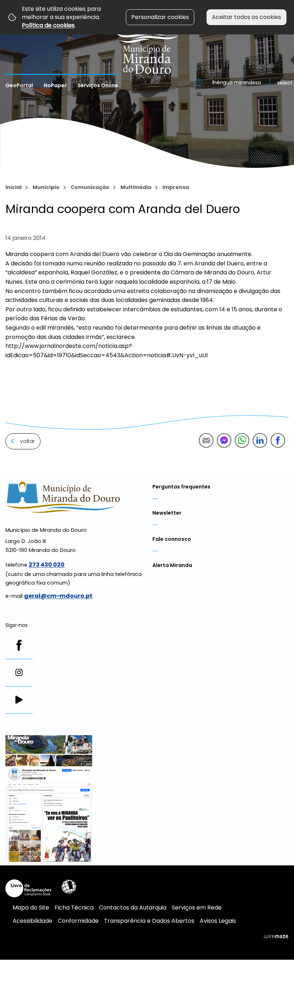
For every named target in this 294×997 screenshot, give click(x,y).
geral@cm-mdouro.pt (58, 596)
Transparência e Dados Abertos (149, 921)
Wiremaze (276, 936)
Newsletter (166, 512)
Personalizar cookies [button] (160, 17)
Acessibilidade (69, 886)
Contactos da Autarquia (132, 907)
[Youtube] (19, 699)
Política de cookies (48, 25)
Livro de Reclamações (28, 888)
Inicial (13, 187)
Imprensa (175, 187)
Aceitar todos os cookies (246, 17)
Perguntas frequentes (181, 486)
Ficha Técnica (74, 907)
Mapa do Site (31, 907)
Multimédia (135, 187)
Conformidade (78, 921)
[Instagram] (19, 672)
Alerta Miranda (172, 565)
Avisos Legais (218, 921)
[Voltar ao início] (147, 37)
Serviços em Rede (197, 907)
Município (46, 187)
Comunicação (90, 187)
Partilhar (278, 440)
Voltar (27, 441)
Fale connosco (171, 539)
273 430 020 (47, 565)
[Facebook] (19, 645)
